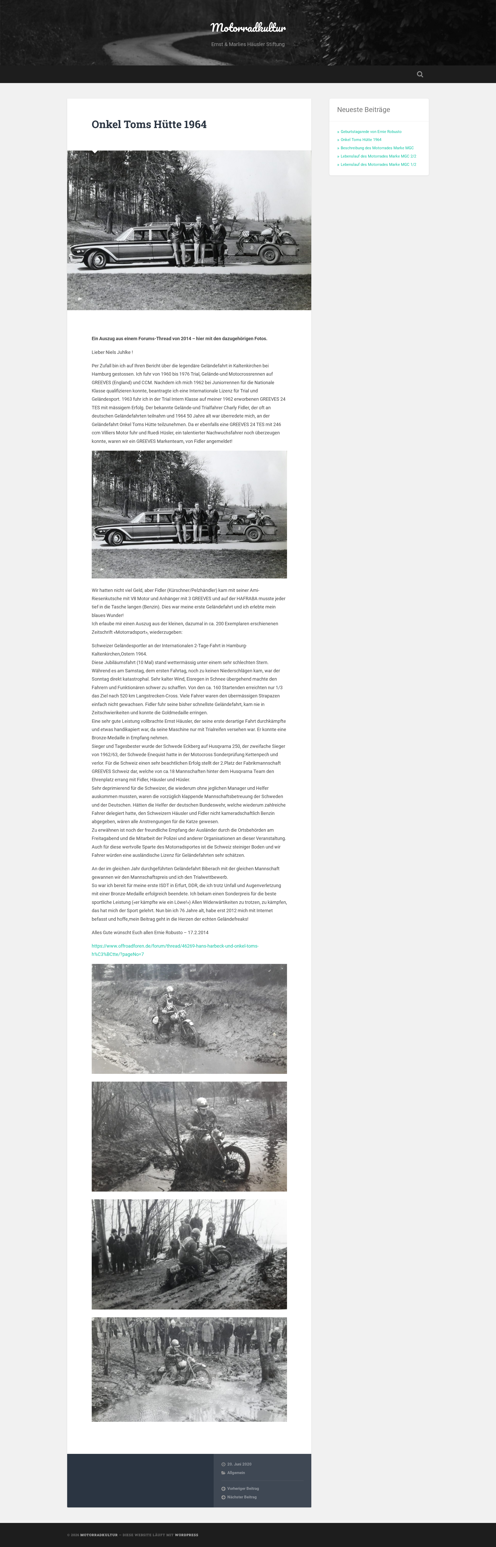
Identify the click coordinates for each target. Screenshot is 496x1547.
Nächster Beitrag (242, 1497)
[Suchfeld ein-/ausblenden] (420, 74)
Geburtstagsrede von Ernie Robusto (371, 131)
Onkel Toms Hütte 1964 (149, 124)
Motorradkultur (248, 27)
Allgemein (236, 1472)
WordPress (186, 1535)
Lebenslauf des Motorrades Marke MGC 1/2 (378, 164)
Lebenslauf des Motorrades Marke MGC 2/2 (378, 156)
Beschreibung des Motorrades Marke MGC (377, 148)
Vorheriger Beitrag (243, 1488)
